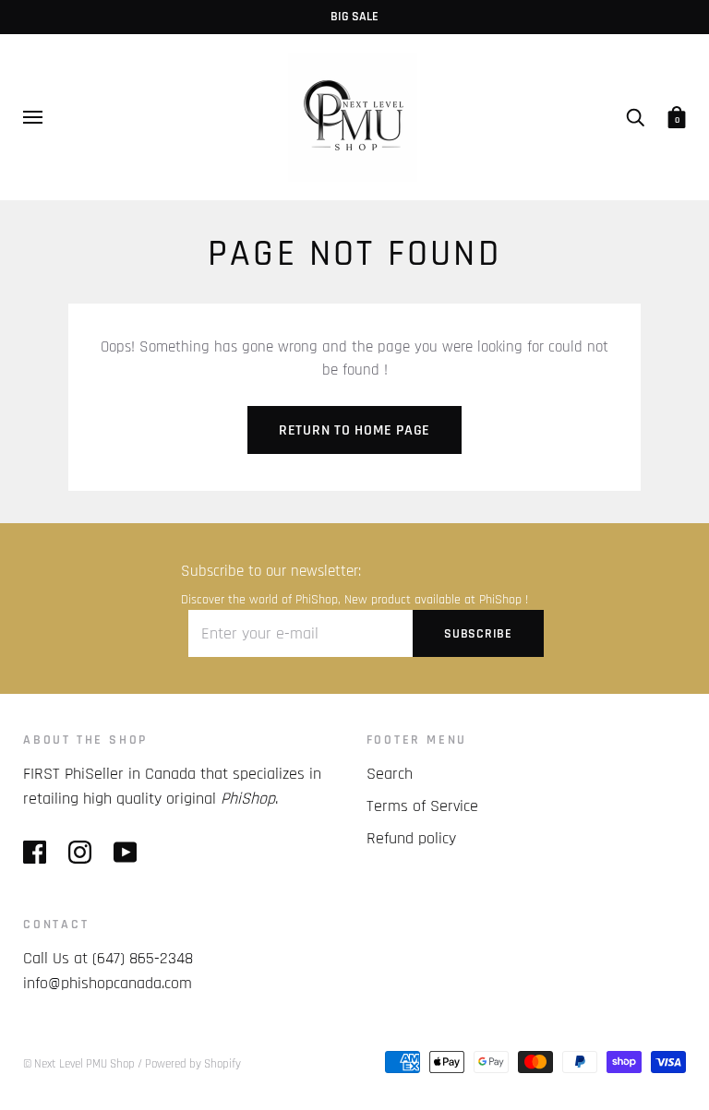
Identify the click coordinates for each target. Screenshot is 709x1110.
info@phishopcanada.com (107, 983)
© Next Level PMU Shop (79, 1063)
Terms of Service (422, 806)
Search (390, 773)
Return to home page (354, 430)
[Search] (635, 117)
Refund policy (411, 838)
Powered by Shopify (193, 1063)
